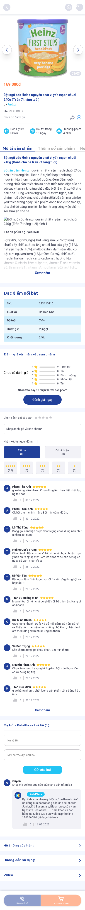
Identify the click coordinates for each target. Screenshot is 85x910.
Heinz (12, 104)
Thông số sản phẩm (56, 148)
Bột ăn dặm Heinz (16, 170)
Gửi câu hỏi (42, 770)
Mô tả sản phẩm (17, 148)
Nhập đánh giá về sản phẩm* (24, 429)
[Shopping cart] (77, 5)
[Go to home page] (68, 7)
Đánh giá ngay (42, 399)
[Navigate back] (6, 7)
